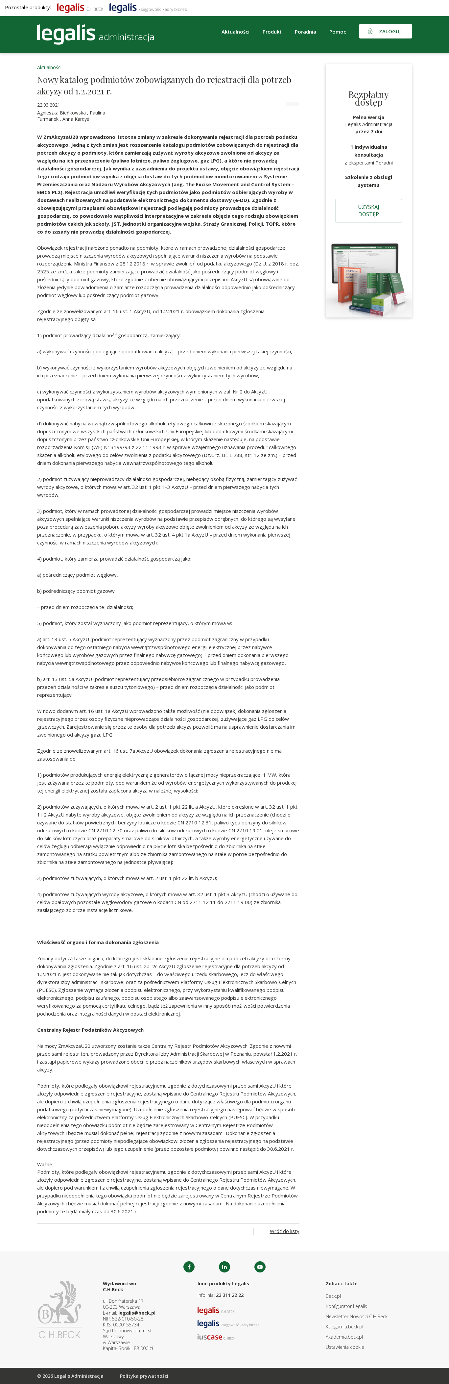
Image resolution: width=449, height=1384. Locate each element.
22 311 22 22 (230, 1295)
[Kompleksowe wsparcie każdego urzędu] (95, 34)
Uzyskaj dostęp (368, 210)
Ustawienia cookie (345, 1347)
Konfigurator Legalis (346, 1306)
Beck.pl (333, 1296)
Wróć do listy (284, 1231)
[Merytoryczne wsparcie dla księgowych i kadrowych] (148, 7)
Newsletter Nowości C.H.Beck (357, 1316)
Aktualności (49, 67)
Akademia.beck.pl (344, 1337)
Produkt (272, 31)
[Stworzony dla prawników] (80, 7)
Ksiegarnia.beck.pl (344, 1326)
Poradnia (305, 31)
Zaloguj (390, 31)
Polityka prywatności (144, 1376)
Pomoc (337, 31)
